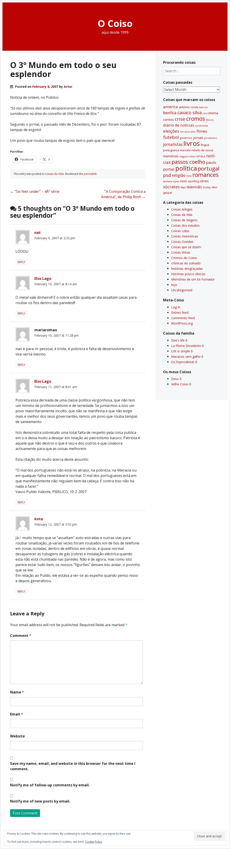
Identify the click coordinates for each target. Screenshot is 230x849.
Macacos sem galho (186, 356)
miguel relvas (187, 156)
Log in (175, 307)
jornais (198, 138)
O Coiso (115, 23)
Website (17, 736)
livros (192, 143)
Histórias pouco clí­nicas (188, 274)
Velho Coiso (179, 384)
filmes (202, 131)
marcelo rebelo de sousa (196, 150)
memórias (171, 156)
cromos (195, 118)
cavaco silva (189, 113)
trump (207, 187)
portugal (208, 168)
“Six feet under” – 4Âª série (34, 191)
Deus (175, 379)
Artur (68, 86)
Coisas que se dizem (186, 247)
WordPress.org (182, 323)
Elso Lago (42, 278)
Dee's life (178, 340)
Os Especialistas (183, 362)
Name (17, 692)
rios (189, 176)
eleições (171, 131)
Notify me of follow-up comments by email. (50, 785)
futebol (171, 137)
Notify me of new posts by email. (40, 801)
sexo (183, 181)
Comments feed (183, 318)
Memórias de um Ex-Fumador (193, 279)
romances (205, 175)
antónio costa (188, 107)
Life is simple (180, 351)
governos (186, 138)
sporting (193, 181)
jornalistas (173, 144)
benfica (170, 112)
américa (170, 106)
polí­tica (186, 168)
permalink (90, 174)
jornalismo (210, 138)
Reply (21, 262)
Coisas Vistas (180, 252)
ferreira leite (188, 131)
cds (205, 113)
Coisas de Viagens (184, 220)
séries (204, 181)
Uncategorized (181, 290)
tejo (183, 187)
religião (179, 175)
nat (37, 232)
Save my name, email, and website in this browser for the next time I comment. (72, 766)
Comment (20, 635)
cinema (213, 113)
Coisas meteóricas (184, 236)
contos (168, 119)
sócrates (171, 186)
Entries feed (179, 312)
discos (209, 119)
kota (38, 518)
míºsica (200, 156)
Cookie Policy (93, 842)
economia (201, 125)
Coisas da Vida (54, 174)
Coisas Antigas (181, 209)
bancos (203, 107)
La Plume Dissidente (186, 346)
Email (16, 714)
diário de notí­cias (178, 125)
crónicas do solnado (186, 263)
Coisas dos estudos (185, 225)
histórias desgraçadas (187, 268)
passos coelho (188, 161)
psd (167, 175)
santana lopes (171, 181)
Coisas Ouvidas (182, 241)
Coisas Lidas (180, 231)
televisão (194, 186)
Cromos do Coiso (184, 258)
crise (180, 119)
